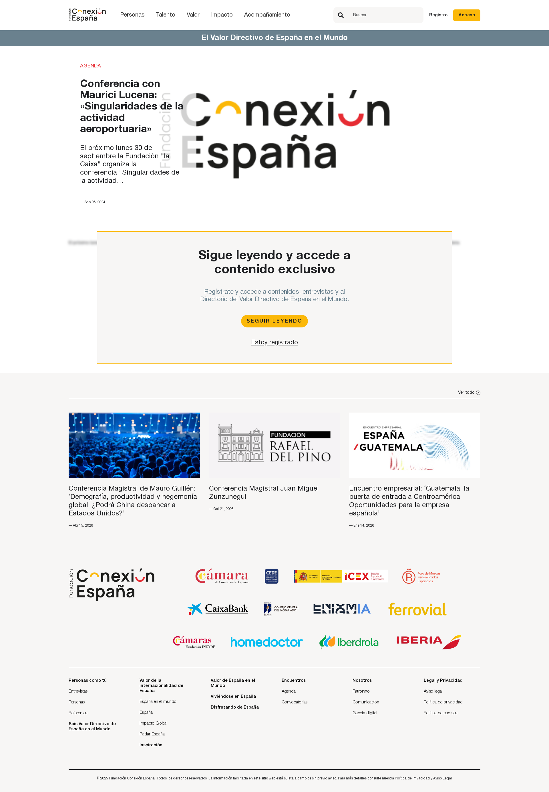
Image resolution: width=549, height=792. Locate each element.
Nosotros (362, 681)
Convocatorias (294, 702)
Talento (165, 15)
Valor (193, 15)
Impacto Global (153, 723)
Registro (438, 15)
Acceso (467, 15)
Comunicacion (366, 702)
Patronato (361, 691)
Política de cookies (440, 713)
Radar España (152, 734)
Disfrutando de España (235, 707)
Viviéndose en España (233, 697)
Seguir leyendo (274, 321)
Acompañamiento (267, 15)
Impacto (222, 15)
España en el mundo (158, 702)
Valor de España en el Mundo (233, 683)
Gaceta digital (365, 713)
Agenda (289, 691)
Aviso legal (433, 691)
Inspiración (151, 745)
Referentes (78, 713)
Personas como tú (88, 681)
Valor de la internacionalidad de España (161, 686)
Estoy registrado (274, 342)
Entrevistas (78, 691)
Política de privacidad (443, 702)
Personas (132, 15)
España (146, 713)
